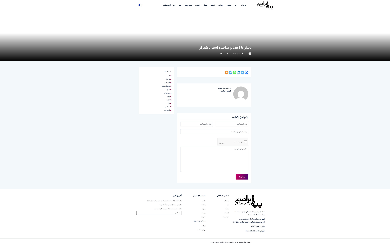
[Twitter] (242, 72)
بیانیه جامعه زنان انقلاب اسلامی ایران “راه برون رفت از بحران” (164, 200)
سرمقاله (243, 5)
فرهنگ (205, 5)
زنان (236, 5)
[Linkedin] (238, 72)
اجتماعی (220, 5)
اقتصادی (197, 5)
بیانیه (168, 96)
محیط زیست (188, 5)
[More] (226, 72)
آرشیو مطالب (167, 5)
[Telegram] (230, 72)
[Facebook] (246, 72)
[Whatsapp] (234, 72)
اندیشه (213, 5)
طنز (180, 5)
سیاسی (229, 5)
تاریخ (174, 5)
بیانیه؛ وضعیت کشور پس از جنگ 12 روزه (171, 204)
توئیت (168, 100)
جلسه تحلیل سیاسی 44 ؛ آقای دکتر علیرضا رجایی (168, 209)
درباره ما (203, 225)
